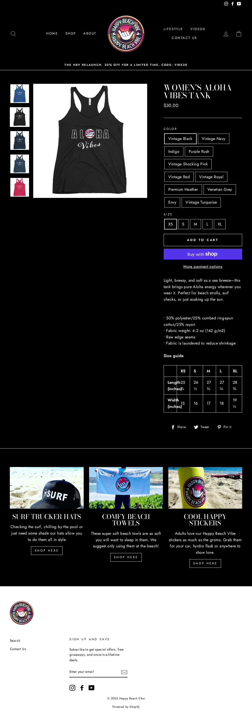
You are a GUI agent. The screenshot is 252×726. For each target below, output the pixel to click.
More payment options (202, 266)
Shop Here (47, 550)
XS (170, 224)
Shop (70, 33)
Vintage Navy (213, 138)
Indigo (173, 151)
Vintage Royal (211, 177)
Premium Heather (183, 189)
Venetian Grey (219, 189)
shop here (126, 557)
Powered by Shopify (126, 707)
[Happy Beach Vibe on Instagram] (72, 688)
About (89, 33)
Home (52, 33)
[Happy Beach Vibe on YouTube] (91, 688)
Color (170, 129)
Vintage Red (179, 177)
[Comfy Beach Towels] (126, 488)
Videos (197, 29)
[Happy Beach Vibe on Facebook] (82, 688)
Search (15, 640)
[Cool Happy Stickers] (205, 488)
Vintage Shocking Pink (188, 164)
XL (220, 224)
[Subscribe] (124, 672)
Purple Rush (199, 151)
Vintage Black (180, 138)
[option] (126, 65)
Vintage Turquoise (201, 202)
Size (168, 214)
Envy (172, 202)
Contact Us (184, 37)
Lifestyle (173, 29)
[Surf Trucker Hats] (47, 488)
